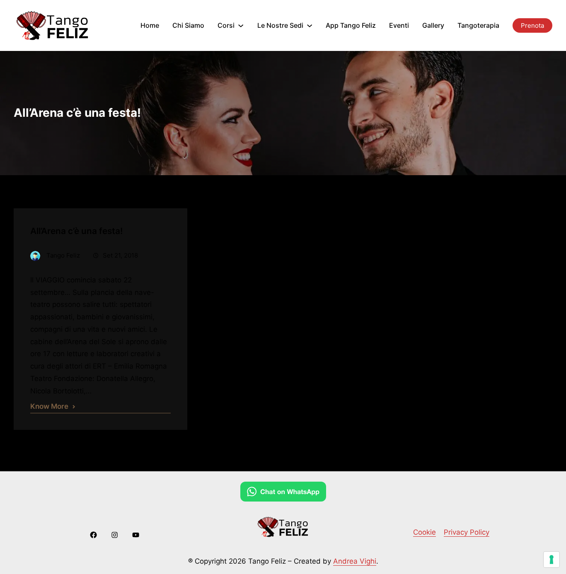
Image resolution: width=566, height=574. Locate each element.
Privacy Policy (466, 532)
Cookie (424, 532)
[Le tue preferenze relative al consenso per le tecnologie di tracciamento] (551, 559)
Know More (49, 406)
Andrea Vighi (354, 561)
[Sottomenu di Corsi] (241, 25)
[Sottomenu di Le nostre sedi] (309, 25)
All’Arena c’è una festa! (76, 231)
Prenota (532, 25)
